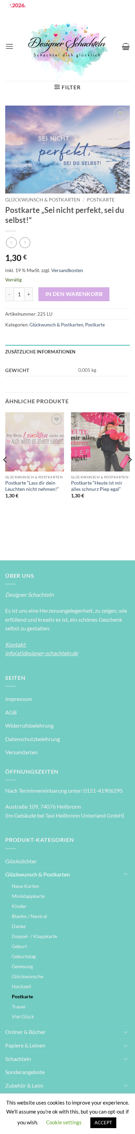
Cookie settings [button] (64, 1122)
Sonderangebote (25, 1072)
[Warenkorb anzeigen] (126, 46)
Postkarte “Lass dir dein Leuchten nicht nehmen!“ (32, 486)
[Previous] (5, 474)
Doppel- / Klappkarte (34, 936)
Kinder (19, 906)
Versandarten (21, 752)
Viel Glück (23, 1016)
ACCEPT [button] (103, 1122)
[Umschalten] (126, 874)
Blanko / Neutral (29, 916)
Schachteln (18, 1058)
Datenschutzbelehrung (32, 739)
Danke (19, 926)
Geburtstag (24, 956)
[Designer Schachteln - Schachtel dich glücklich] (68, 46)
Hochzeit (21, 986)
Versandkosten (67, 270)
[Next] (129, 474)
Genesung (22, 966)
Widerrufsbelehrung (29, 725)
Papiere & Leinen (25, 1045)
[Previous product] (24, 242)
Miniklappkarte (28, 896)
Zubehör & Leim (24, 1085)
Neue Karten (25, 886)
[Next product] (11, 242)
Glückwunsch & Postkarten (42, 199)
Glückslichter (21, 861)
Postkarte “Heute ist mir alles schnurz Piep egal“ (97, 486)
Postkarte (101, 199)
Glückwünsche (27, 976)
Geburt (19, 946)
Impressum (18, 698)
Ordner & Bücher (25, 1031)
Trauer (19, 1006)
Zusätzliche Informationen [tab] (40, 351)
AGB (11, 712)
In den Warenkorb (73, 294)
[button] (9, 46)
